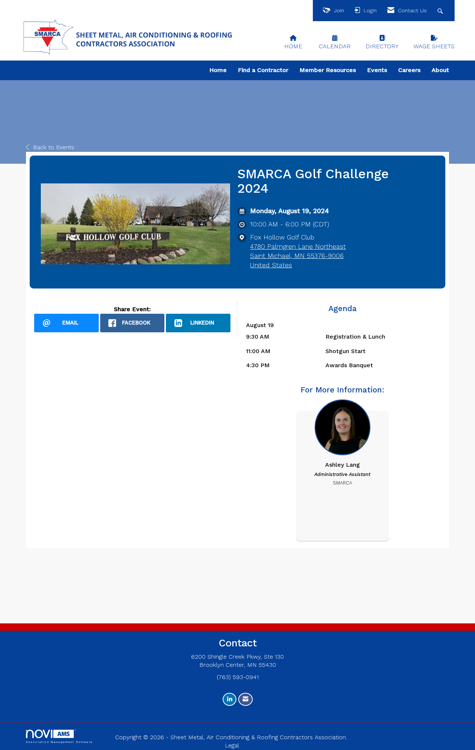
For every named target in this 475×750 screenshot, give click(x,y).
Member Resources (327, 70)
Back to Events (53, 147)
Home (218, 70)
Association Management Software (59, 741)
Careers (409, 70)
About (440, 70)
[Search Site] (441, 11)
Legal (232, 745)
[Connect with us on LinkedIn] (229, 699)
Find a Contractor (263, 70)
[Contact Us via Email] (245, 699)
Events (377, 70)
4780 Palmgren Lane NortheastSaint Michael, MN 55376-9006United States (298, 256)
